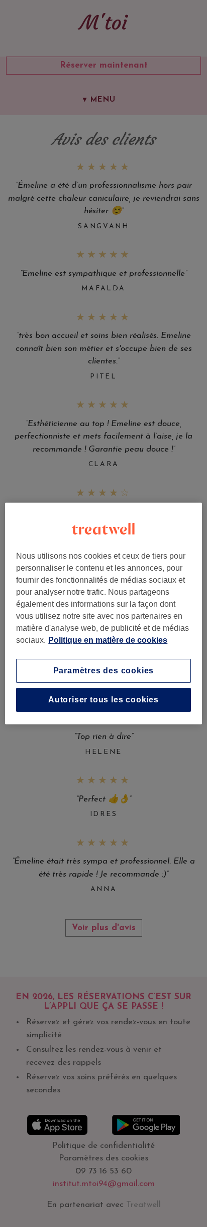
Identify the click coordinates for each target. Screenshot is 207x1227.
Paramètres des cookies (103, 670)
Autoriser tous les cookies (103, 699)
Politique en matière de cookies (107, 640)
